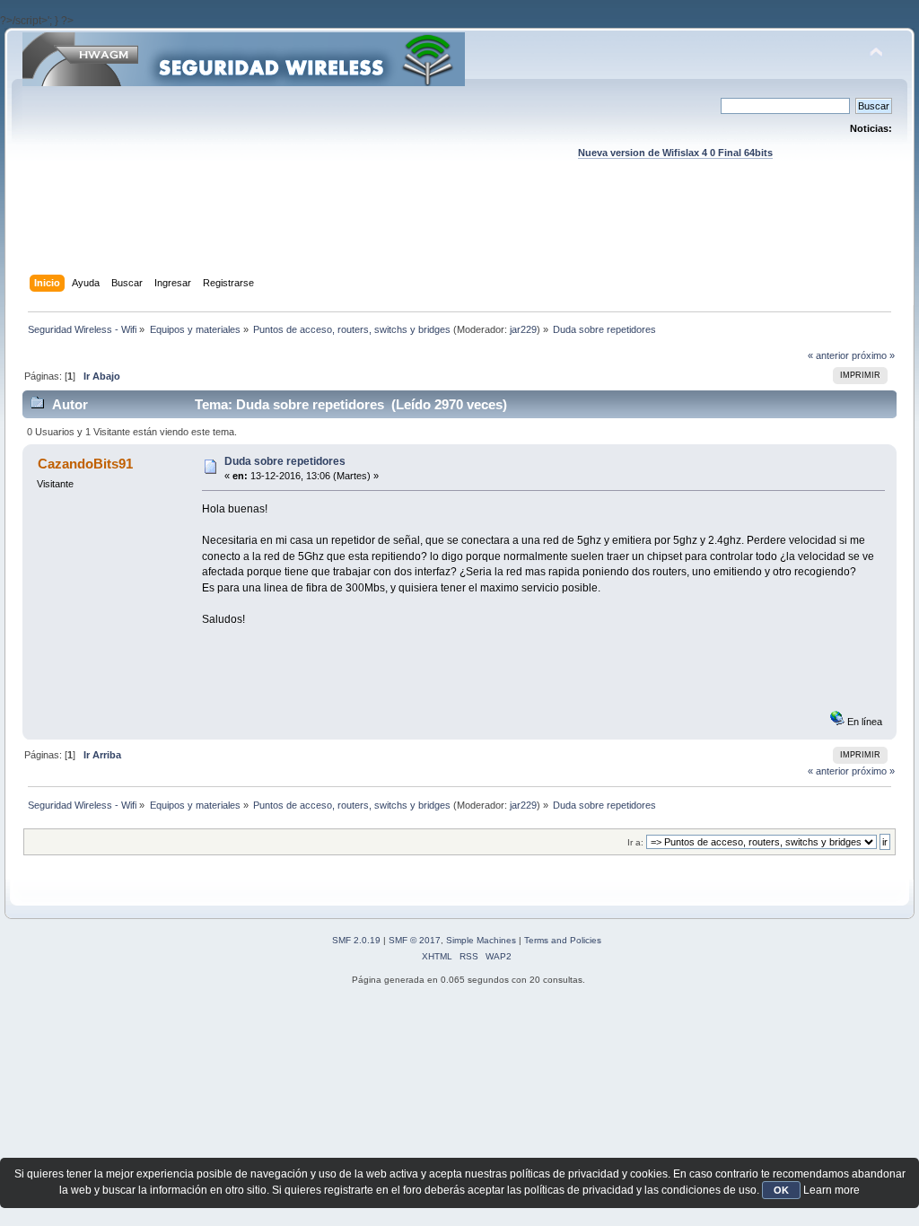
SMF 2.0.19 (356, 940)
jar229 (523, 329)
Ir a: (635, 842)
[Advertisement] (459, 234)
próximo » (873, 355)
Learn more (831, 1190)
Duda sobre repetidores (285, 461)
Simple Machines (481, 940)
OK (781, 1190)
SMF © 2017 (415, 940)
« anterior (828, 355)
